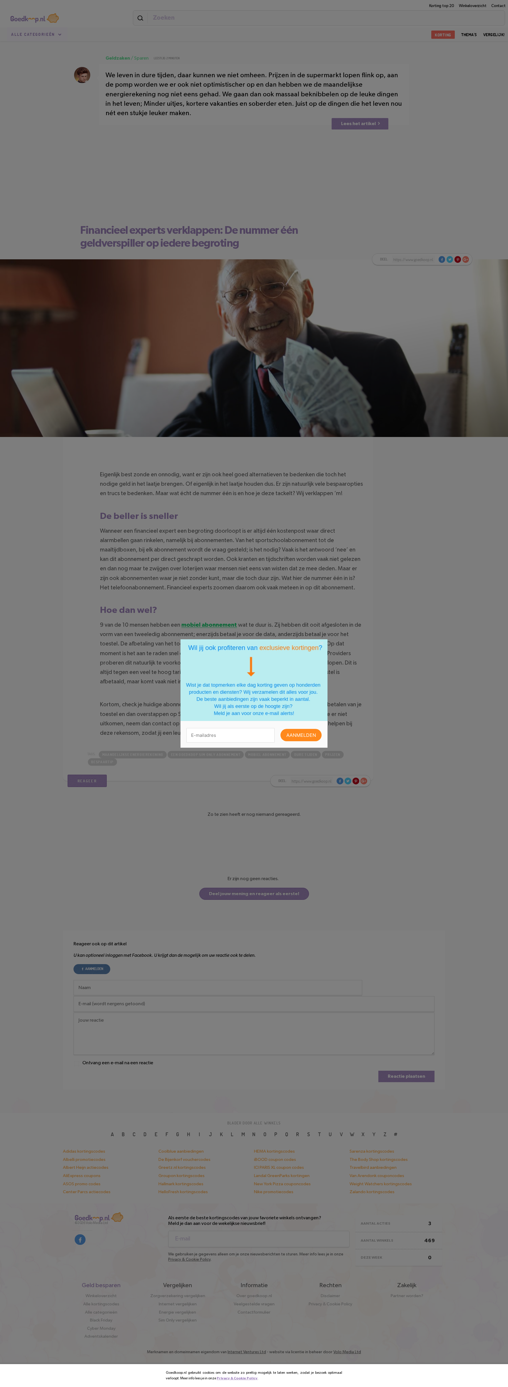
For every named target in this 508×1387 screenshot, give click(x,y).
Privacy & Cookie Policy (237, 1378)
